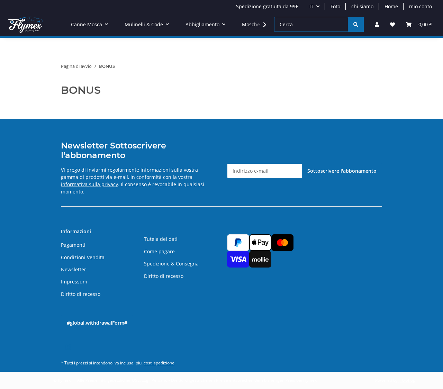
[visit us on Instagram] (68, 347)
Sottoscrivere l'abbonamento (342, 171)
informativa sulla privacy (89, 184)
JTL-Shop (407, 380)
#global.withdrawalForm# (97, 322)
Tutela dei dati (161, 239)
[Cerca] (356, 24)
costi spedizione (159, 363)
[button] (377, 24)
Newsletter (73, 269)
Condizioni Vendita (83, 257)
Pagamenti (73, 245)
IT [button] (311, 6)
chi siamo (362, 6)
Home (391, 6)
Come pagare (159, 251)
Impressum (74, 281)
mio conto (420, 6)
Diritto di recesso (80, 294)
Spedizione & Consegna (171, 263)
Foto (335, 6)
